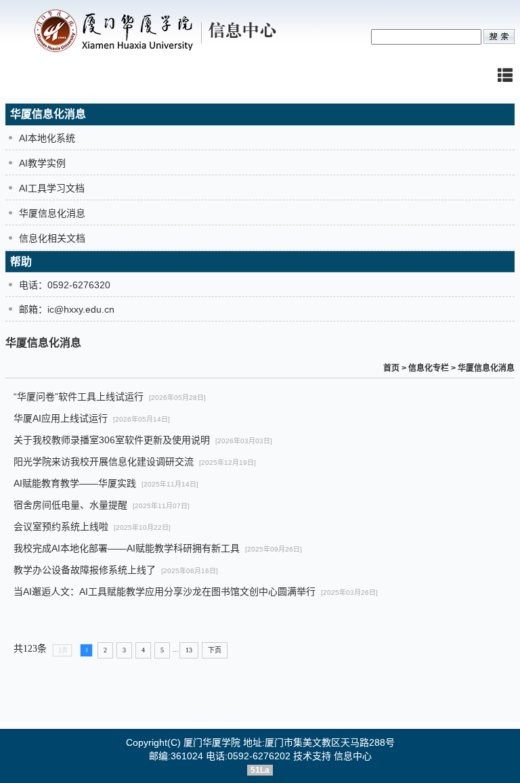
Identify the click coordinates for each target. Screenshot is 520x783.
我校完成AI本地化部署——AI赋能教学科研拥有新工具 (127, 548)
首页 (391, 368)
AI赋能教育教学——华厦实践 (75, 483)
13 (189, 650)
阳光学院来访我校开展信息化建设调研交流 (104, 461)
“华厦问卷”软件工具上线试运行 (79, 396)
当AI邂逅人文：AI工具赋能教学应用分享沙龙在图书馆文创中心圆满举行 (165, 591)
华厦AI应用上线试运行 (61, 418)
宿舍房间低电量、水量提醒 (70, 504)
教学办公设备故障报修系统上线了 (85, 569)
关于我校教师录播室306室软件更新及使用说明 (112, 439)
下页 (214, 650)
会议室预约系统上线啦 (61, 526)
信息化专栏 (428, 368)
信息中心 (353, 756)
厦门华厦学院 (211, 742)
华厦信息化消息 (486, 368)
